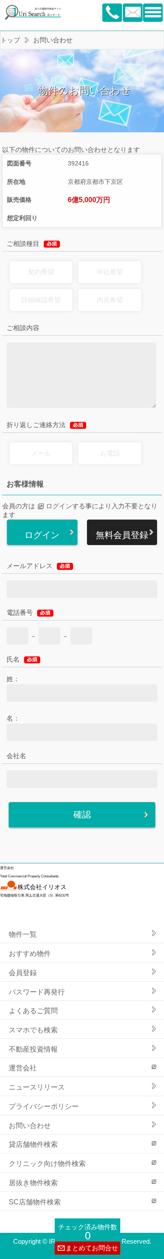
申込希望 (110, 272)
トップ (10, 40)
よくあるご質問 (33, 1010)
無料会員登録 (122, 535)
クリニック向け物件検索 (47, 1163)
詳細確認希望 (41, 300)
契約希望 (41, 272)
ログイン (59, 506)
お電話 (110, 453)
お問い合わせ (30, 1125)
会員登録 (23, 972)
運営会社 (23, 1068)
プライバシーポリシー (44, 1106)
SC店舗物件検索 (35, 1202)
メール (41, 453)
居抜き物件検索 (33, 1183)
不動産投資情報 (33, 1049)
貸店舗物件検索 (33, 1144)
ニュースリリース (37, 1087)
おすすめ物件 (30, 953)
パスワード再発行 (37, 992)
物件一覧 (23, 934)
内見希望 (110, 300)
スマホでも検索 (33, 1030)
